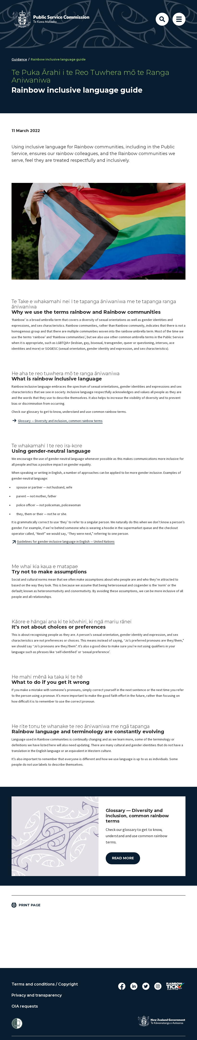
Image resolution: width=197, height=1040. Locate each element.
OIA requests (25, 1006)
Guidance (19, 59)
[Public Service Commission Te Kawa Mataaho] (55, 19)
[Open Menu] (178, 19)
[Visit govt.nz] (161, 1021)
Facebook (121, 986)
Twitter (145, 986)
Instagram (157, 986)
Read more (123, 858)
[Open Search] (162, 19)
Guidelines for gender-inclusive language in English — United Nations (66, 541)
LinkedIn (133, 986)
